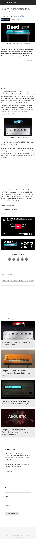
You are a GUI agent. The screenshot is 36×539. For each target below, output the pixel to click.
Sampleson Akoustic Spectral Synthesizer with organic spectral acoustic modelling (15, 432)
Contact (29, 535)
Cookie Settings (18, 537)
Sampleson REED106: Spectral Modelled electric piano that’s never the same (17, 372)
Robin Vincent (14, 16)
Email (7, 496)
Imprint (23, 535)
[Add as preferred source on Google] (5, 19)
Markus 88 (4, 94)
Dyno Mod (26, 194)
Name (7, 488)
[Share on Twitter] (31, 274)
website (14, 209)
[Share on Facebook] (24, 274)
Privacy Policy (15, 535)
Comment (8, 472)
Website (7, 505)
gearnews (11, 2)
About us (7, 535)
